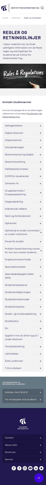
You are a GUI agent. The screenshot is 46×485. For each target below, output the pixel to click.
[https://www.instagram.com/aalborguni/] (25, 468)
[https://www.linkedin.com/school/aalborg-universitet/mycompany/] (36, 468)
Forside (5, 18)
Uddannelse (16, 18)
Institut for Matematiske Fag (25, 8)
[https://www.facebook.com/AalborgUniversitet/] (14, 468)
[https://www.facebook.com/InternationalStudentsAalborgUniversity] (19, 468)
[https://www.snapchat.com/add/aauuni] (41, 468)
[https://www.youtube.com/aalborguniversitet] (30, 468)
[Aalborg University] (4, 8)
